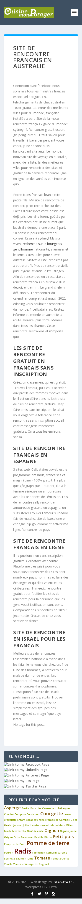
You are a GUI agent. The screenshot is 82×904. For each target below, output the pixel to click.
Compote (20, 814)
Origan (8, 837)
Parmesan (27, 837)
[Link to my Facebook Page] (26, 764)
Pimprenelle (11, 844)
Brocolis (36, 808)
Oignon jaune (68, 831)
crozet (68, 814)
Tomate (42, 858)
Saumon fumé (24, 858)
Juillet (26, 825)
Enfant (21, 819)
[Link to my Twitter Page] (25, 786)
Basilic (26, 808)
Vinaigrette (31, 864)
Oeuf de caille (35, 831)
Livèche (53, 825)
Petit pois (63, 836)
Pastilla (39, 837)
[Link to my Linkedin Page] (25, 770)
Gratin (8, 825)
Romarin (51, 852)
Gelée (74, 819)
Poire (23, 844)
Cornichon (33, 814)
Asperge (12, 807)
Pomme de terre (48, 843)
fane (41, 819)
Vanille (8, 864)
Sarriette (9, 858)
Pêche (48, 837)
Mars (62, 825)
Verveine (18, 864)
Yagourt (44, 864)
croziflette (10, 819)
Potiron (8, 852)
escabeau (32, 819)
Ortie (17, 837)
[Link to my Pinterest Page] (26, 775)
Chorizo (9, 814)
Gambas (64, 819)
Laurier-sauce (39, 825)
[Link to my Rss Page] (21, 781)
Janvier (17, 825)
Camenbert (49, 808)
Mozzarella (19, 831)
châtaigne (63, 808)
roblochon (38, 852)
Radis (22, 851)
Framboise (51, 819)
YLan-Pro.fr (63, 882)
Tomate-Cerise (60, 858)
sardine (62, 852)
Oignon (51, 830)
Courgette (51, 813)
